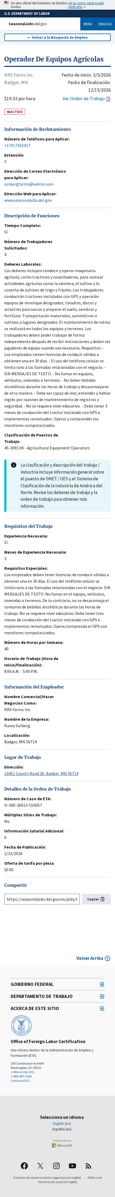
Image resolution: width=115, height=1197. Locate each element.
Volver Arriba (89, 958)
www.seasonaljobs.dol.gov (28, 200)
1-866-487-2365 (21, 1076)
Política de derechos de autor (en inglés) (70, 1180)
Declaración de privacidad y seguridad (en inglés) (47, 1178)
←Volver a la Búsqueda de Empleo (57, 37)
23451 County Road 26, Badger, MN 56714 (41, 773)
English (105, 23)
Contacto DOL (20, 1081)
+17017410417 (17, 145)
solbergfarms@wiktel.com (28, 184)
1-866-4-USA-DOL (23, 1072)
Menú (87, 23)
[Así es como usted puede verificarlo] (57, 5)
